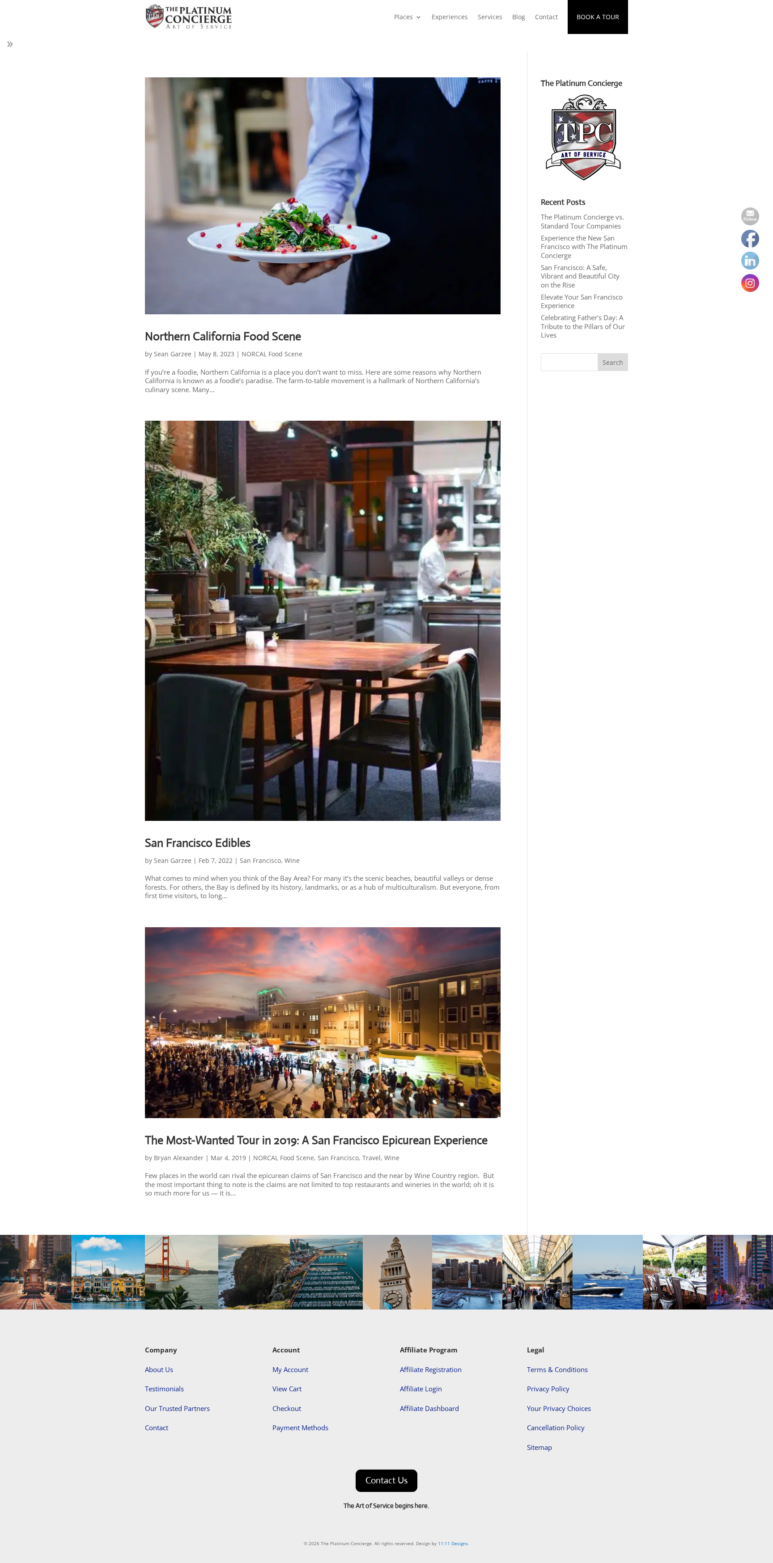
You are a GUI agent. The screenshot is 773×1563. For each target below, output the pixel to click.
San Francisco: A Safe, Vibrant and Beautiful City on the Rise (580, 276)
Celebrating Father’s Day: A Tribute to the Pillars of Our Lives (583, 326)
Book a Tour (598, 17)
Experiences (450, 17)
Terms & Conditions (557, 1369)
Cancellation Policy (556, 1427)
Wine (292, 860)
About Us (159, 1369)
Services (490, 17)
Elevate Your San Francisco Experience (582, 301)
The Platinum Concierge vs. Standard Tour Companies (582, 221)
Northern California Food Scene (223, 336)
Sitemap (539, 1447)
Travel (371, 1157)
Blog (518, 17)
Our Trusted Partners (177, 1408)
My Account (290, 1369)
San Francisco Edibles (198, 843)
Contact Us (386, 1480)
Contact (546, 17)
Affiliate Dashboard (429, 1408)
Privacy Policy (548, 1388)
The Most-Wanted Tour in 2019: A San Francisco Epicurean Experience (316, 1140)
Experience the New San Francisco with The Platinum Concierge (584, 246)
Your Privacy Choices (559, 1408)
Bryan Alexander (179, 1157)
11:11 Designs (453, 1543)
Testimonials (164, 1388)
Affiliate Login (421, 1388)
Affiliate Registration (431, 1369)
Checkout (286, 1408)
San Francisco (260, 860)
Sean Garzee (172, 354)
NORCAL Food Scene (272, 354)
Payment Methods (300, 1427)
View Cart (287, 1388)
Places (403, 17)
